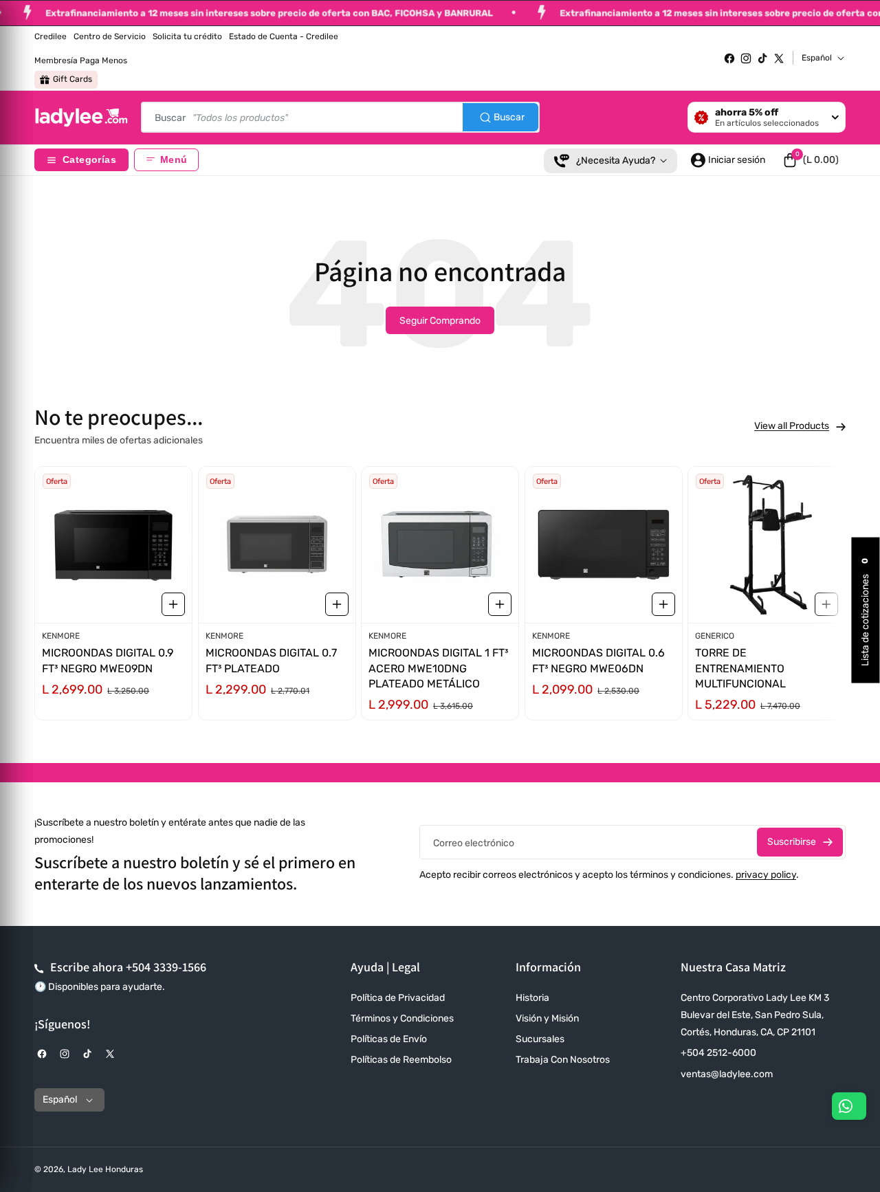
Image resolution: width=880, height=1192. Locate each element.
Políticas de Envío (389, 1039)
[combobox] (340, 117)
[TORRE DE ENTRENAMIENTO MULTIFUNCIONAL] (766, 545)
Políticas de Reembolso (401, 1060)
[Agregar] (173, 604)
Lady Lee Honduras (105, 1169)
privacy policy (766, 875)
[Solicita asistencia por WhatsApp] (849, 1106)
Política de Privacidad (398, 998)
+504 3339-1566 (166, 967)
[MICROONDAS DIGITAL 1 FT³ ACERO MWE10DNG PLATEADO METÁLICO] (440, 545)
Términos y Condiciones (402, 1018)
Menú (173, 160)
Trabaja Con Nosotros (563, 1060)
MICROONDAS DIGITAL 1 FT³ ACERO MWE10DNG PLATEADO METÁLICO (438, 669)
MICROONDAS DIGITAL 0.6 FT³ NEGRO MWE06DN (598, 661)
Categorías (89, 160)
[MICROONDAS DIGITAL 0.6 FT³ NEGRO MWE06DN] (603, 545)
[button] (811, 160)
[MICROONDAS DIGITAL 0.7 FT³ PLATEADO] (277, 545)
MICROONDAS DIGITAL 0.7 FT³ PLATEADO (271, 661)
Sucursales (540, 1039)
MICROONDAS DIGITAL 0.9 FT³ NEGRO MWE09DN (107, 661)
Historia (532, 998)
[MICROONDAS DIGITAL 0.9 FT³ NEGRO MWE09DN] (113, 545)
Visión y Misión (547, 1018)
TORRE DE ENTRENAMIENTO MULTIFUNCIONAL (740, 669)
